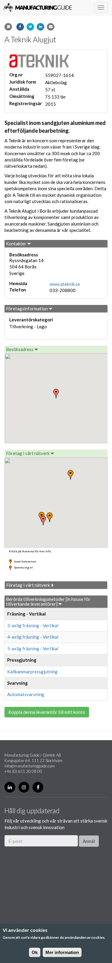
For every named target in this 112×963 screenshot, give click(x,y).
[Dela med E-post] (50, 27)
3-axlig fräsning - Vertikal (32, 625)
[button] (43, 520)
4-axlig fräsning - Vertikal (32, 637)
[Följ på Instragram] (24, 787)
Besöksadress (20, 349)
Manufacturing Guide (37, 7)
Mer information (62, 952)
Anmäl (89, 841)
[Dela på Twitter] (30, 27)
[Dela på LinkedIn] (40, 27)
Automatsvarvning (25, 694)
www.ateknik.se (65, 284)
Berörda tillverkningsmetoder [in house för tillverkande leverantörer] (48, 601)
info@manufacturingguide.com (29, 766)
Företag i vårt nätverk (28, 453)
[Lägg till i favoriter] (8, 27)
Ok (35, 952)
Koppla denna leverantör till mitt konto (46, 712)
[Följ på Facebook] (38, 787)
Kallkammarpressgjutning (32, 671)
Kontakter (16, 243)
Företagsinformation (27, 308)
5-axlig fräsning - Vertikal (32, 648)
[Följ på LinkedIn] (9, 787)
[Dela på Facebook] (20, 27)
